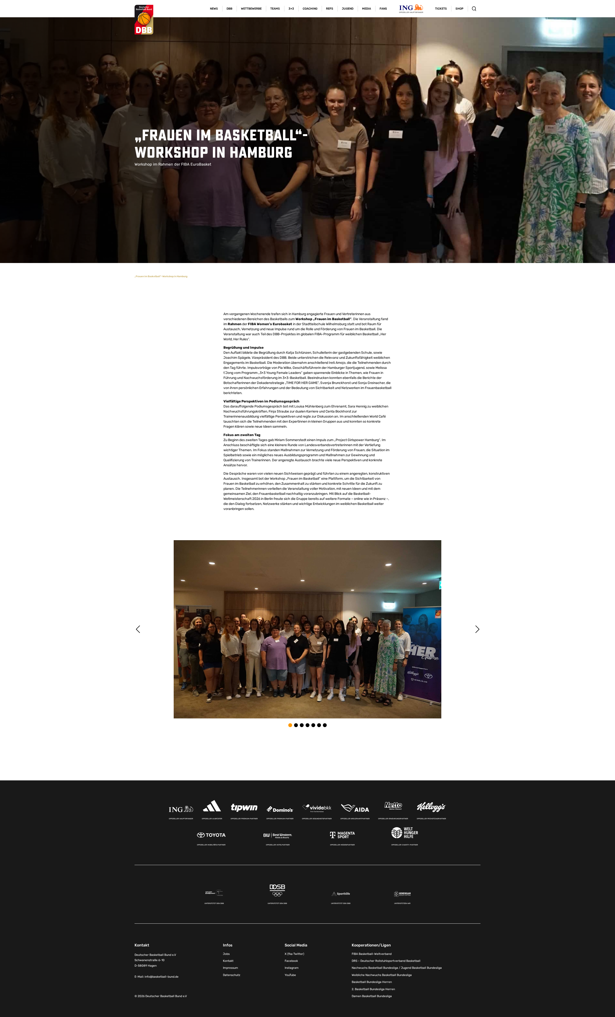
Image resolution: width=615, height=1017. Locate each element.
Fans (383, 8)
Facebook (291, 961)
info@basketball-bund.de (161, 976)
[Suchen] (474, 8)
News (214, 8)
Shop (459, 8)
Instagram (292, 967)
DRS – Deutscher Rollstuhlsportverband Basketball (386, 961)
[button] (290, 725)
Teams (275, 8)
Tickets (441, 8)
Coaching (310, 8)
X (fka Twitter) (294, 953)
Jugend (347, 8)
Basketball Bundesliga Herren (372, 982)
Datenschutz (231, 974)
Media (366, 8)
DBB (229, 8)
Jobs (226, 953)
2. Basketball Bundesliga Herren (373, 989)
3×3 (291, 8)
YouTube (290, 974)
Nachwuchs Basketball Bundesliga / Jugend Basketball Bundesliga (397, 967)
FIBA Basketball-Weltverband (372, 953)
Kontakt (228, 961)
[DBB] (144, 20)
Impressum (230, 967)
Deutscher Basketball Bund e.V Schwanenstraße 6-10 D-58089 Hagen (155, 960)
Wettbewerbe (251, 8)
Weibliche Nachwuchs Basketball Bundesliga (382, 974)
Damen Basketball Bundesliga (372, 996)
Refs (329, 8)
